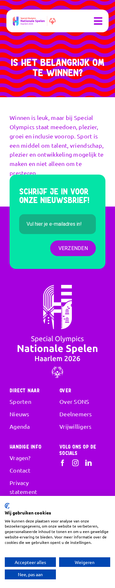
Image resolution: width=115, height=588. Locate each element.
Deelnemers (75, 414)
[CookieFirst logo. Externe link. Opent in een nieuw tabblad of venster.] (7, 506)
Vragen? (20, 457)
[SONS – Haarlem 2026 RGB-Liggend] (34, 18)
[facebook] (62, 463)
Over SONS (74, 401)
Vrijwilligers (75, 426)
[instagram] (75, 463)
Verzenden (73, 248)
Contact (20, 470)
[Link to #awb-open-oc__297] (98, 21)
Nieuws (19, 414)
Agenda (20, 426)
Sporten (20, 401)
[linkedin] (88, 463)
